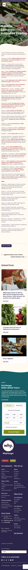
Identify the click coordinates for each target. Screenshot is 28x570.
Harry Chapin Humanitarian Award (20, 488)
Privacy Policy (14, 565)
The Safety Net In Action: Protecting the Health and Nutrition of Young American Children (13, 105)
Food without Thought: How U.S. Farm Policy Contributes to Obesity (13, 155)
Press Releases (4, 507)
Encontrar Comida (5, 471)
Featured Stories (4, 502)
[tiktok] (7, 560)
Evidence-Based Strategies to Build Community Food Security (13, 140)
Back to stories (6, 245)
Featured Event (17, 525)
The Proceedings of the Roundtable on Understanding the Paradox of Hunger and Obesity (13, 148)
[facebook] (2, 560)
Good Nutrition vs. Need (17, 123)
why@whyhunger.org (8, 520)
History (15, 476)
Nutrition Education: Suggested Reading (14, 29)
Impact (16, 515)
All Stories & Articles (5, 504)
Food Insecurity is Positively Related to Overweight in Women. (12, 169)
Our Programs (18, 497)
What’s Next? (14, 133)
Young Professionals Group (7, 485)
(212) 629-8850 (7, 522)
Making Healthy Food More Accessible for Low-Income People (13, 59)
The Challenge (17, 508)
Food (2, 469)
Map (15, 503)
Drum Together (8, 358)
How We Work (17, 499)
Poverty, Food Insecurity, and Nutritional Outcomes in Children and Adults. (12, 90)
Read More (5, 301)
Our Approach (18, 506)
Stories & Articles (6, 500)
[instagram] (5, 560)
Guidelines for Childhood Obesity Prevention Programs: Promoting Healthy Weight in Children (13, 73)
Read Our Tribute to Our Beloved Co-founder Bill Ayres (14, 1)
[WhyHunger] (7, 5)
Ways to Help (5, 481)
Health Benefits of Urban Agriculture (14, 65)
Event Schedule (17, 527)
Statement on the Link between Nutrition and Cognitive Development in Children (13, 162)
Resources (4, 493)
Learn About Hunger (5, 495)
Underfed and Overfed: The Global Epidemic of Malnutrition (13, 128)
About (16, 469)
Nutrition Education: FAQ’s (17, 257)
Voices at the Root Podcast (6, 506)
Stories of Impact (17, 483)
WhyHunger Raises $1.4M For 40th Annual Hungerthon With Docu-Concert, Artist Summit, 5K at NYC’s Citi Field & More (14, 295)
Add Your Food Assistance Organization (6, 477)
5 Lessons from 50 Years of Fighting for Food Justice (12, 328)
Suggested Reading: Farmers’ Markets (13, 254)
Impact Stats (16, 517)
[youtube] (11, 560)
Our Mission (16, 471)
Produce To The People (16, 110)
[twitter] (9, 560)
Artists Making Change (18, 485)
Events (16, 524)
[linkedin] (13, 560)
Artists (2, 488)
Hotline (2, 473)
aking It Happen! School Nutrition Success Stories (13, 176)
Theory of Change (17, 510)
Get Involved (4, 399)
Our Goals (16, 475)
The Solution (16, 512)
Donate (2, 483)
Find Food (5, 460)
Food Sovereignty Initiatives (19, 519)
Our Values (16, 473)
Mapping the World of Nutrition (17, 119)
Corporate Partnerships (6, 490)
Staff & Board (17, 478)
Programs (16, 501)
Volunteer (3, 486)
